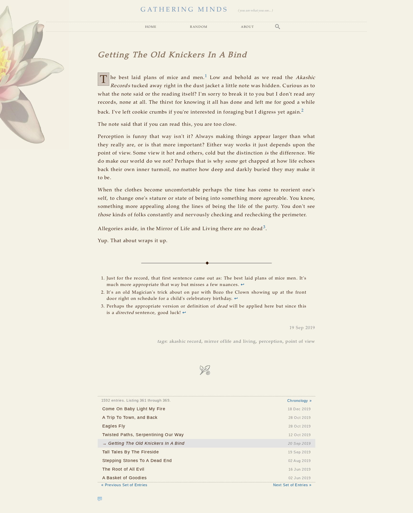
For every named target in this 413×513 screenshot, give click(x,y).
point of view (300, 341)
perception (271, 341)
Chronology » (299, 401)
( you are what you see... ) (255, 10)
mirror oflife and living (230, 341)
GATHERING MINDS (184, 9)
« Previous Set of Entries (124, 485)
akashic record (185, 341)
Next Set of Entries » (292, 485)
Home (151, 26)
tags (161, 341)
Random (198, 26)
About (247, 26)
